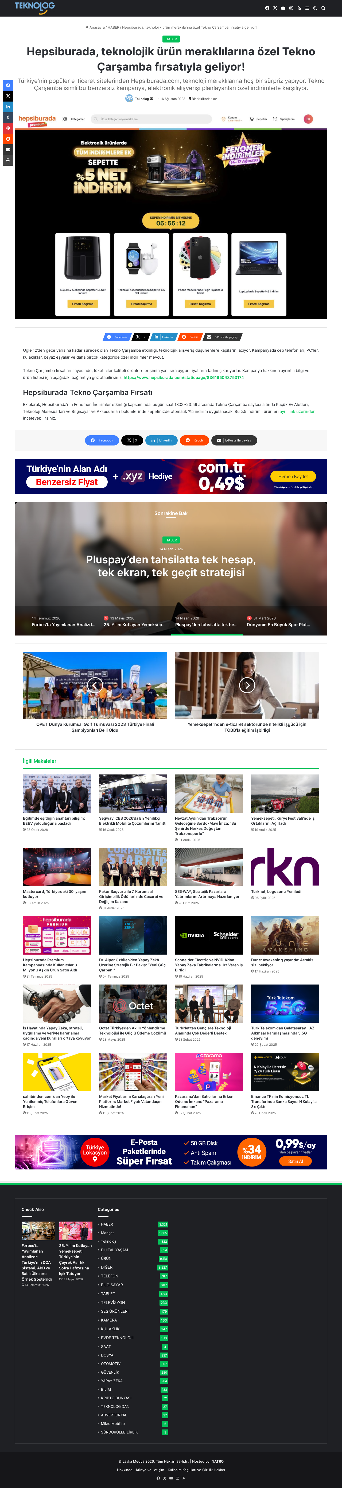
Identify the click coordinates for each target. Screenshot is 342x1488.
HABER (113, 27)
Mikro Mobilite (113, 1423)
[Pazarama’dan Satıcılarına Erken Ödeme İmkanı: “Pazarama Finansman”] (209, 1072)
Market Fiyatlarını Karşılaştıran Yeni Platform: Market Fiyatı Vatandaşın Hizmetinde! (131, 1101)
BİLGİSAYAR (112, 1284)
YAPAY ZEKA (112, 1381)
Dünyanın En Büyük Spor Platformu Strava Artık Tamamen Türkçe (171, 571)
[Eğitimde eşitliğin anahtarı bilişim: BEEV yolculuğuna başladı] (57, 793)
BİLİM (106, 1389)
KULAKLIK (110, 1329)
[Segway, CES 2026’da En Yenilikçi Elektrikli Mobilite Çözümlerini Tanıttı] (133, 793)
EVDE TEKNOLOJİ (117, 1337)
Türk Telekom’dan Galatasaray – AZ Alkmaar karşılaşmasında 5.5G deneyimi (282, 1033)
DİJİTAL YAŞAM (114, 1250)
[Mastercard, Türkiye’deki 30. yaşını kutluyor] (57, 867)
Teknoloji (108, 1241)
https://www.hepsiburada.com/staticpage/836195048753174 (184, 377)
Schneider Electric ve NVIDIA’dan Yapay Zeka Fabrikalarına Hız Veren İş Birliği (209, 965)
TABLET (108, 1293)
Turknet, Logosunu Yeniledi (276, 891)
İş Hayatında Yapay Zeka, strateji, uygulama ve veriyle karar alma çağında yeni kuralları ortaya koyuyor (57, 1033)
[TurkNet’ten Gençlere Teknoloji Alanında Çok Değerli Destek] (209, 1004)
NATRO (218, 1461)
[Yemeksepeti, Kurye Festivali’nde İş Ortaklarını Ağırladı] (285, 793)
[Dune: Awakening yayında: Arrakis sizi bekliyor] (285, 935)
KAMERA (109, 1320)
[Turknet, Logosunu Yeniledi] (285, 867)
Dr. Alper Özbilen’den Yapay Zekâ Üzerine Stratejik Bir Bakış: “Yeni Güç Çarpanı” (132, 965)
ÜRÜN (106, 1258)
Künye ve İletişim (150, 1470)
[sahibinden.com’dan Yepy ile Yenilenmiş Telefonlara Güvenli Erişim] (57, 1072)
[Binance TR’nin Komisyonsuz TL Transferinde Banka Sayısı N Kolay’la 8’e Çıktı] (285, 1072)
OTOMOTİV (111, 1364)
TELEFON (109, 1276)
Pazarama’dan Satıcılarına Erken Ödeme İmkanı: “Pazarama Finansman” (204, 1101)
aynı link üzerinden (298, 411)
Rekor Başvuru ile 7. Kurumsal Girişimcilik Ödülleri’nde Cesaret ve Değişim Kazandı (131, 896)
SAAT (106, 1346)
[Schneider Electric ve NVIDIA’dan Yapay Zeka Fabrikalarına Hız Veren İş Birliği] (209, 935)
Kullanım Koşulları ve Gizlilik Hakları (196, 1470)
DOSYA (107, 1355)
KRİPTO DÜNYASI (116, 1398)
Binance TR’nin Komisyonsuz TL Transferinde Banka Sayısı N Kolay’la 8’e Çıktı (284, 1101)
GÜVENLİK (110, 1372)
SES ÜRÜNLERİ (115, 1311)
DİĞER (106, 1267)
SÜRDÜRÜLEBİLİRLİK (119, 1432)
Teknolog (142, 99)
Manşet (107, 1233)
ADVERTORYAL (114, 1415)
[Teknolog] (35, 8)
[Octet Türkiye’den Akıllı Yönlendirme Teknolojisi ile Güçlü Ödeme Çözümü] (133, 1004)
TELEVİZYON (113, 1302)
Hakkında (124, 1470)
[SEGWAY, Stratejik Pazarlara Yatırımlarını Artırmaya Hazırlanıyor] (209, 867)
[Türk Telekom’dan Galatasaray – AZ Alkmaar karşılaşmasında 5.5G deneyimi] (285, 1004)
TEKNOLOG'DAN (115, 1406)
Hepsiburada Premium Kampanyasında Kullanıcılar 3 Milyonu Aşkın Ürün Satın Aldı (50, 965)
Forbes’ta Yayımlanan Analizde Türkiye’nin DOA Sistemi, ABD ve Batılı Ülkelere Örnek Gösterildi (37, 1262)
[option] (171, 569)
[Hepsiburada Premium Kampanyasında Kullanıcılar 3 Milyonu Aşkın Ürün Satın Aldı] (57, 935)
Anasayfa (96, 27)
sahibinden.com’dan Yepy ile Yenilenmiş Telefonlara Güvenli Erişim (51, 1101)
